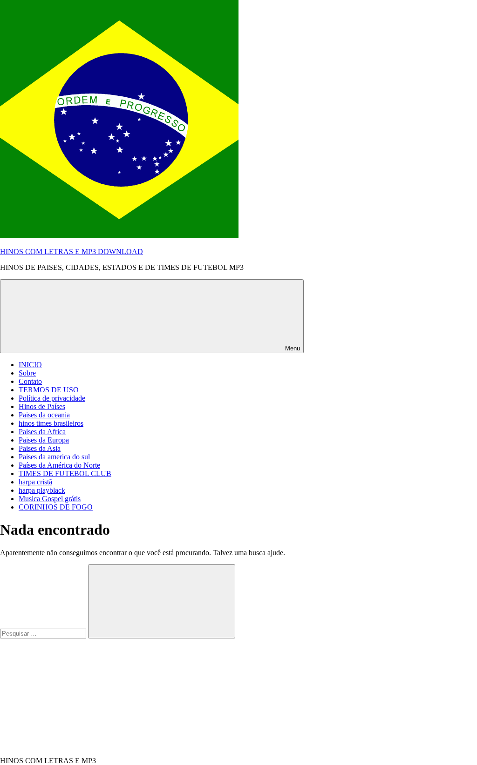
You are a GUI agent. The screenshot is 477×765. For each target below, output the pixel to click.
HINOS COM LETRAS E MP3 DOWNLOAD (71, 251)
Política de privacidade (52, 398)
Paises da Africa (42, 432)
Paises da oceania (44, 415)
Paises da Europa (44, 440)
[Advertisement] (70, 696)
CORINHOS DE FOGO (56, 507)
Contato (30, 381)
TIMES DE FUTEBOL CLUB (65, 473)
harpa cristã (35, 482)
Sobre (27, 373)
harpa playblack (42, 490)
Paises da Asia (40, 448)
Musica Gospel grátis (50, 499)
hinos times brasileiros (51, 423)
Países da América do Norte (59, 465)
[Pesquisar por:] (44, 633)
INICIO (30, 365)
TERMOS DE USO (49, 390)
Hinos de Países (42, 406)
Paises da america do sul (54, 457)
